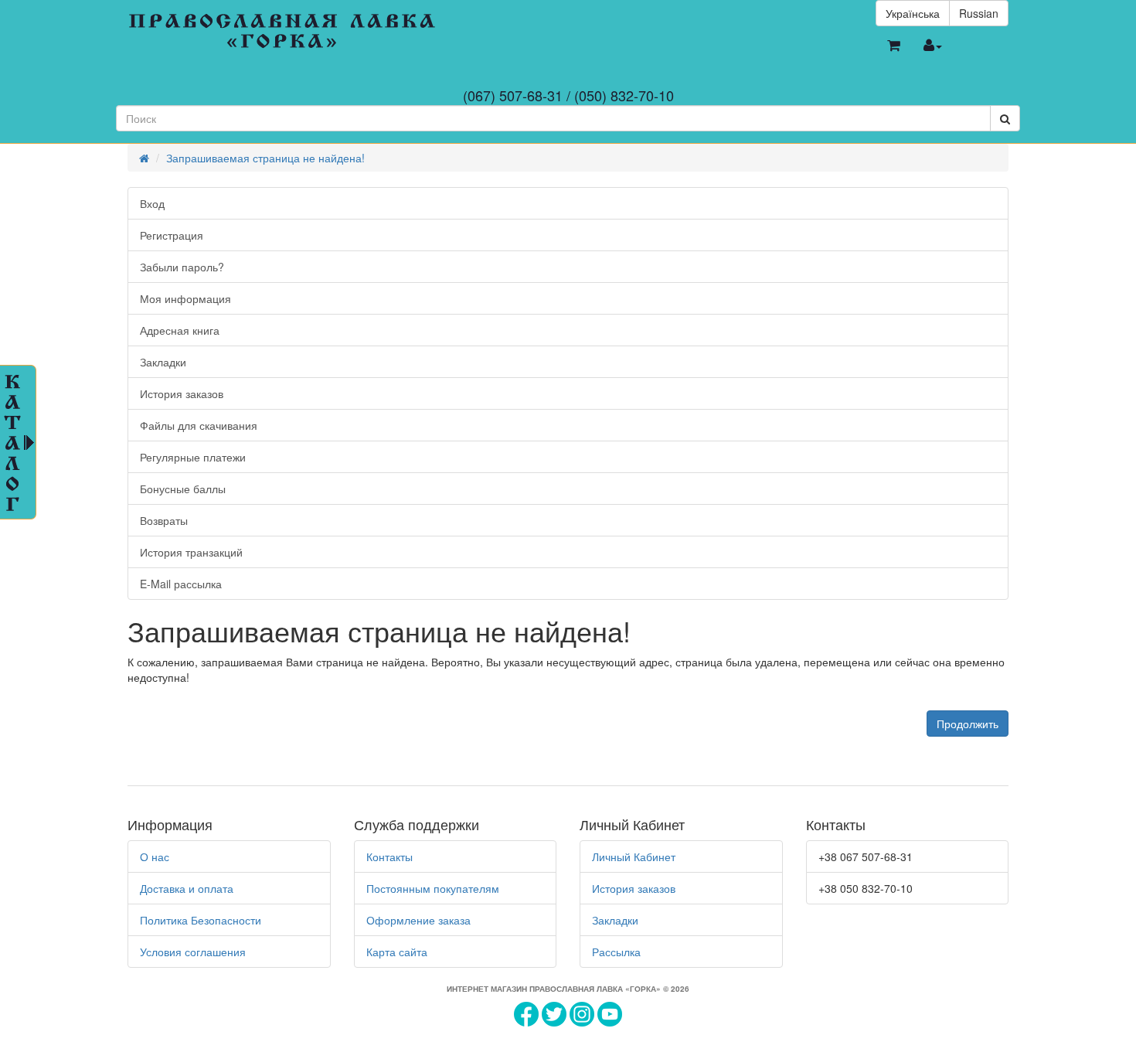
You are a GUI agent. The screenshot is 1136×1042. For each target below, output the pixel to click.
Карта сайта (396, 951)
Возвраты (164, 520)
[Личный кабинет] (933, 45)
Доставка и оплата (186, 888)
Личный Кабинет (633, 856)
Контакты (389, 856)
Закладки (163, 361)
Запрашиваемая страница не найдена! (265, 157)
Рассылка (616, 951)
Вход (152, 203)
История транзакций (191, 552)
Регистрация (171, 235)
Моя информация (185, 298)
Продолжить (967, 723)
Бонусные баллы (183, 488)
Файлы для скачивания (198, 425)
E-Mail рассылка (181, 583)
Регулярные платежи (193, 457)
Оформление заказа (418, 920)
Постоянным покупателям (432, 888)
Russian (978, 13)
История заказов (181, 393)
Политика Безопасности (200, 920)
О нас (154, 856)
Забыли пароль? (182, 266)
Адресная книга (179, 330)
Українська (913, 13)
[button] (894, 45)
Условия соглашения (193, 951)
